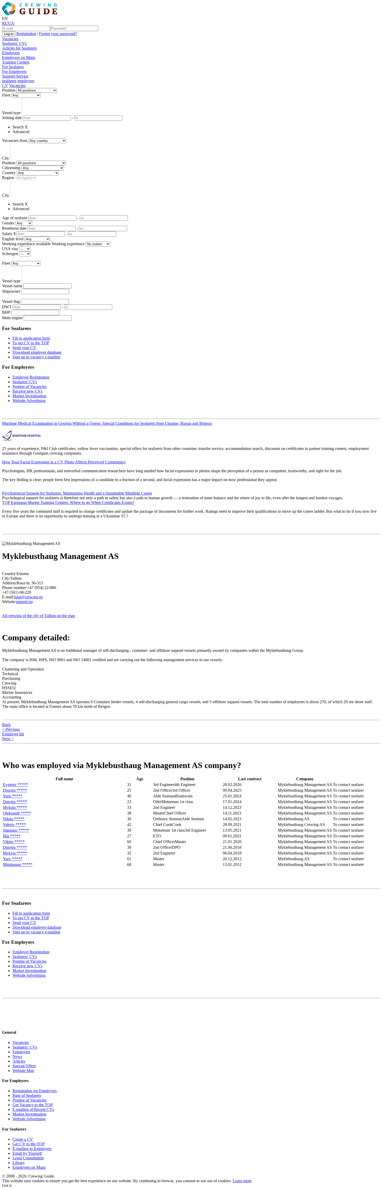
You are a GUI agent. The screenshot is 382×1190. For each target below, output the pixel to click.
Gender (8, 223)
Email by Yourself (27, 1153)
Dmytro (15, 790)
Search (18, 127)
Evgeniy (15, 784)
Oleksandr (17, 813)
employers (25, 81)
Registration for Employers (34, 1091)
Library (18, 1162)
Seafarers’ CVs (14, 43)
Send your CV (24, 347)
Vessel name (12, 286)
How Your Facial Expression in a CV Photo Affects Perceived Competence (64, 462)
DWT (7, 307)
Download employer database (36, 352)
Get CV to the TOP (28, 1144)
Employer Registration (30, 377)
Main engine (12, 318)
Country (9, 172)
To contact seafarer (348, 784)
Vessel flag (11, 301)
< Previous (11, 729)
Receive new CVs (27, 391)
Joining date (12, 117)
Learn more (242, 1181)
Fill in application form (31, 338)
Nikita (13, 819)
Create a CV (22, 1139)
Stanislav (16, 830)
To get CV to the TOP (30, 343)
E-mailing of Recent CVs (33, 1109)
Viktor (14, 841)
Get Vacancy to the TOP (32, 1105)
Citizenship (11, 168)
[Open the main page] (30, 14)
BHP (6, 312)
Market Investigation (29, 396)
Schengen (10, 253)
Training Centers (15, 62)
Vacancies (10, 39)
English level (12, 239)
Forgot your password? (58, 33)
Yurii (12, 796)
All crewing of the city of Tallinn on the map (38, 615)
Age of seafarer (14, 218)
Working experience (68, 244)
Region (8, 177)
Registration (26, 33)
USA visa (10, 249)
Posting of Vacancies (29, 386)
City (5, 158)
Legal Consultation (28, 1158)
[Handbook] (6, 1022)
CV (5, 85)
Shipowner (11, 291)
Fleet (6, 95)
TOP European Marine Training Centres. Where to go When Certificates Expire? (68, 502)
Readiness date (14, 228)
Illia (12, 836)
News (17, 1056)
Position (8, 90)
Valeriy (14, 824)
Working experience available (26, 244)
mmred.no (24, 601)
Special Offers (24, 1066)
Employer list (13, 734)
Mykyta (15, 853)
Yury (12, 859)
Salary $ (9, 233)
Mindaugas (17, 864)
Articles (18, 1061)
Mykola (15, 807)
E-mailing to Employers (31, 1148)
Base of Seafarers (26, 1095)
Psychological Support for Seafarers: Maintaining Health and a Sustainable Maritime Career (77, 493)
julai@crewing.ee (28, 597)
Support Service (15, 76)
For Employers (14, 71)
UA (11, 23)
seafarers (9, 81)
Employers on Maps (18, 57)
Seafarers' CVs (24, 382)
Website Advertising (28, 400)
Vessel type (11, 113)
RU (5, 23)
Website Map (23, 1070)
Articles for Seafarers (19, 48)
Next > (8, 738)
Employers (11, 53)
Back (6, 724)
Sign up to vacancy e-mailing (36, 357)
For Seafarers (13, 67)
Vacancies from (14, 140)
